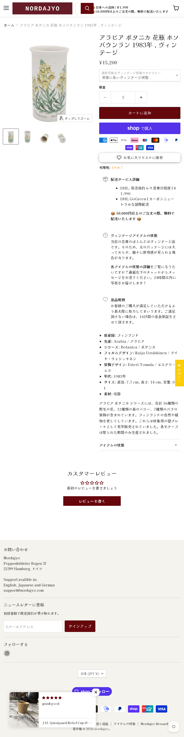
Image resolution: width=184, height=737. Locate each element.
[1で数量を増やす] (141, 97)
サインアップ (80, 626)
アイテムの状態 (124, 723)
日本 (89, 673)
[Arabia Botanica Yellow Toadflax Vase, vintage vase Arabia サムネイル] (10, 136)
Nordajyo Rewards (155, 723)
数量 (102, 87)
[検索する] (87, 8)
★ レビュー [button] (179, 373)
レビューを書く (92, 501)
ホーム (9, 25)
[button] (139, 157)
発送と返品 (100, 723)
